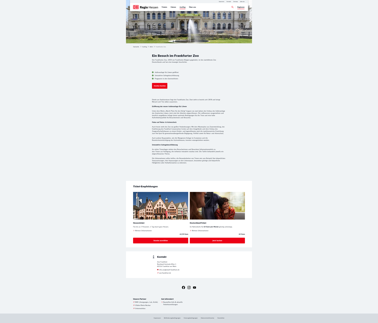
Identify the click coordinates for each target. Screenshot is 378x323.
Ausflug (144, 47)
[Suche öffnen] (232, 7)
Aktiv (151, 47)
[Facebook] (183, 287)
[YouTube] (194, 287)
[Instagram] (189, 287)
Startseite (136, 47)
